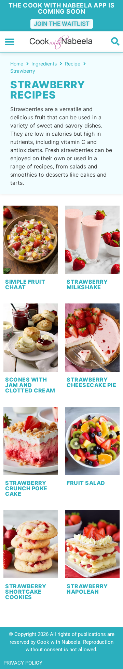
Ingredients (44, 63)
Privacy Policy (22, 663)
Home (16, 63)
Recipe (72, 63)
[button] (9, 42)
